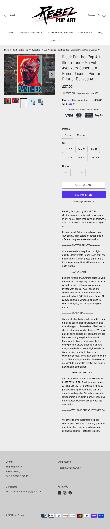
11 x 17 (68, 149)
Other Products (85, 32)
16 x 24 (68, 157)
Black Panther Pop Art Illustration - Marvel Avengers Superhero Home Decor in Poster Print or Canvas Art (56, 50)
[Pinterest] (70, 493)
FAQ (100, 32)
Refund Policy (13, 471)
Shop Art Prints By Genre (30, 32)
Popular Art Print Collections (60, 32)
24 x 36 (81, 149)
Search (9, 462)
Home (10, 32)
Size (64, 143)
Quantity (66, 166)
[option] (29, 74)
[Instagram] (64, 493)
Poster (67, 135)
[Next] (52, 74)
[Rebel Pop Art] (55, 15)
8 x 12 (94, 149)
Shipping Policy (14, 466)
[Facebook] (59, 493)
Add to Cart (84, 185)
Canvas (81, 135)
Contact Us (55, 40)
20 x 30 (81, 157)
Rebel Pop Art (18, 515)
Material (66, 129)
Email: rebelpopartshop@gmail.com (24, 491)
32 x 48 (95, 157)
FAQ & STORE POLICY (18, 476)
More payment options (84, 201)
